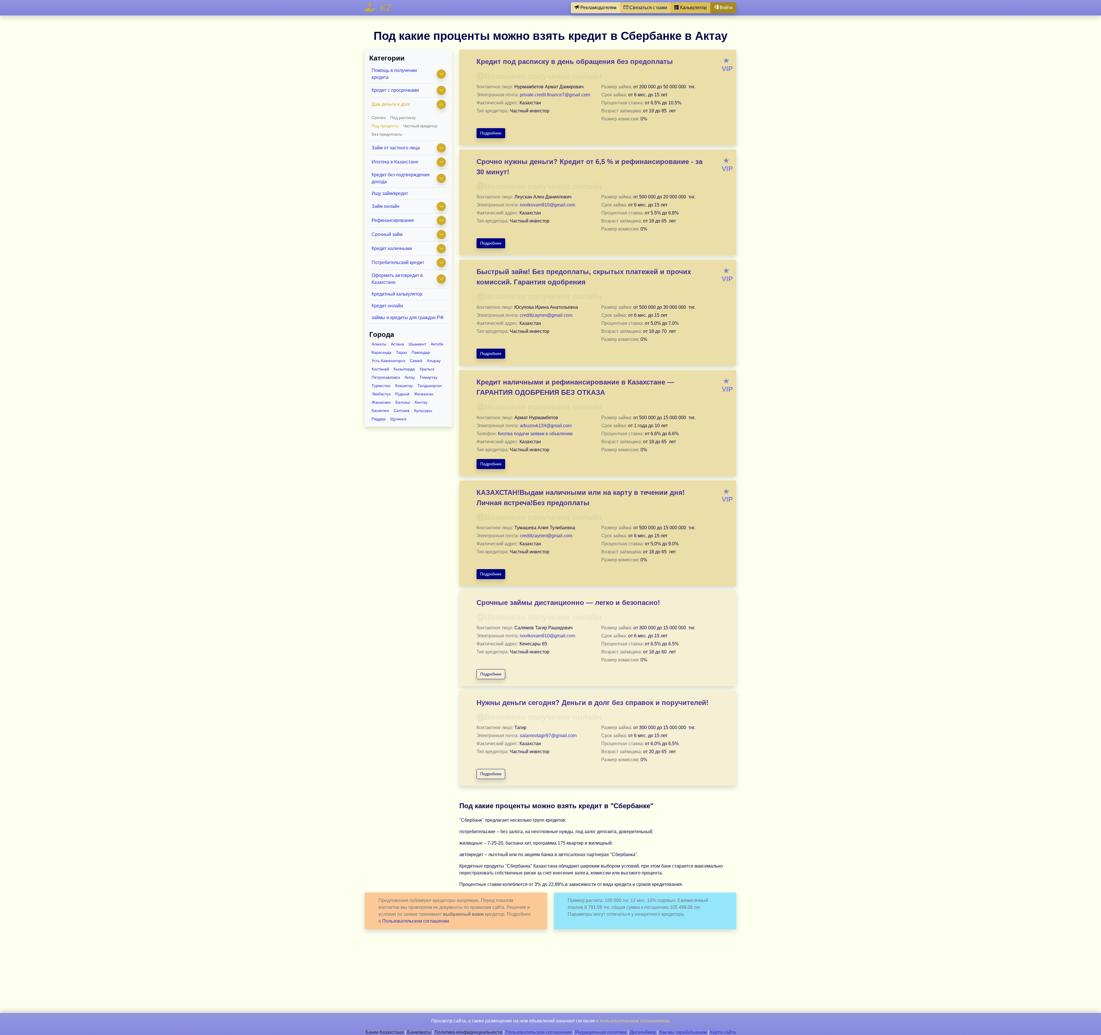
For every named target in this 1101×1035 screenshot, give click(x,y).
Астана (397, 344)
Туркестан (381, 385)
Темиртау (428, 377)
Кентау (421, 402)
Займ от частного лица (396, 147)
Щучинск (398, 419)
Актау (410, 377)
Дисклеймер (643, 1032)
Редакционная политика (600, 1032)
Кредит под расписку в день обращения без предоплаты (575, 61)
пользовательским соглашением (634, 1020)
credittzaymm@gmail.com (546, 315)
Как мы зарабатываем (683, 1032)
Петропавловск (386, 377)
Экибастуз (381, 394)
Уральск (426, 369)
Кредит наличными (392, 248)
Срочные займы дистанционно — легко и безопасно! (568, 602)
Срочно (379, 117)
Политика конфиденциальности (468, 1032)
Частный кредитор (420, 126)
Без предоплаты (387, 134)
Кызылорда (404, 369)
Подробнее (490, 133)
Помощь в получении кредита (394, 74)
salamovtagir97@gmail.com (548, 735)
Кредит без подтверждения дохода (401, 178)
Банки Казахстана (385, 1032)
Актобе (437, 344)
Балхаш (402, 402)
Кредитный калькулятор (397, 294)
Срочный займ (387, 234)
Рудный (402, 394)
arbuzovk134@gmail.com (546, 425)
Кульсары (423, 410)
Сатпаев (401, 410)
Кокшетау (404, 385)
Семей (416, 360)
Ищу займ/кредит (390, 193)
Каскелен (380, 410)
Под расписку (403, 117)
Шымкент (417, 344)
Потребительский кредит (398, 262)
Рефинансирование (393, 220)
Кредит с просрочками (395, 90)
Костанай (380, 369)
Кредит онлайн (387, 305)
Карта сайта (723, 1032)
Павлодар (420, 352)
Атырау (434, 360)
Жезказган (424, 394)
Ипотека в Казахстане (395, 161)
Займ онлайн (385, 206)
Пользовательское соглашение (538, 1032)
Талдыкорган (429, 385)
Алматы (379, 344)
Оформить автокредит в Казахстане (397, 279)
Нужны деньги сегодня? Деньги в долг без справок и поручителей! (592, 702)
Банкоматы (419, 1032)
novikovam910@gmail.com (547, 204)
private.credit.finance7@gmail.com (555, 94)
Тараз (401, 352)
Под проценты (385, 126)
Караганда (381, 352)
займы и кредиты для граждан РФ (408, 317)
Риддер (379, 419)
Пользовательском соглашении (415, 921)
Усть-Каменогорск (388, 360)
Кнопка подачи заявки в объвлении (535, 433)
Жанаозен (381, 402)
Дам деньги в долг (391, 104)
